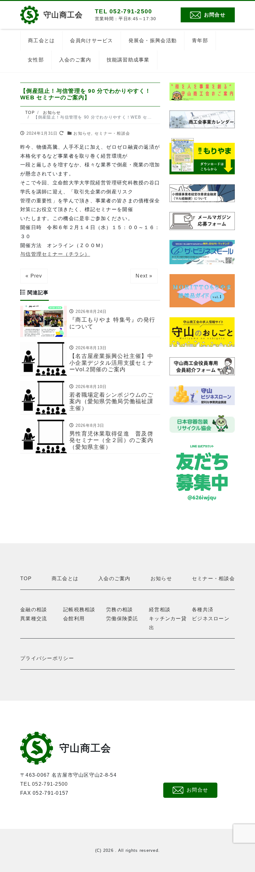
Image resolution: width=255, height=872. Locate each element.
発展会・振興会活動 (152, 40)
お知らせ (82, 133)
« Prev (34, 275)
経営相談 (159, 609)
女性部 (36, 59)
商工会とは (41, 40)
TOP (26, 578)
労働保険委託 (122, 618)
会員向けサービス (91, 40)
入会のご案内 (75, 59)
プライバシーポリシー (47, 658)
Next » (144, 275)
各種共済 (202, 609)
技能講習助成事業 (128, 59)
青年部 (200, 40)
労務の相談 (119, 609)
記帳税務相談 (79, 609)
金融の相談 (33, 609)
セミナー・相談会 (112, 133)
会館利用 (74, 618)
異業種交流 (33, 618)
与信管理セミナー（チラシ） (55, 254)
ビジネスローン (211, 618)
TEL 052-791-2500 (44, 784)
